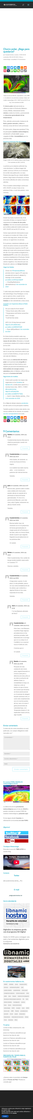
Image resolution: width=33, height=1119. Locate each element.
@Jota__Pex (18, 881)
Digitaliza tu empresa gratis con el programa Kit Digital (15, 930)
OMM (12, 1011)
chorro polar (24, 990)
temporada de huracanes (17, 1017)
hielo (27, 999)
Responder (25, 448)
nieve (23, 1008)
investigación (16, 1002)
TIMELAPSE (20, 849)
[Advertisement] (16, 30)
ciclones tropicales (20, 993)
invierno (23, 1002)
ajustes (15, 1113)
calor (22, 987)
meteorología (7, 1008)
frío (23, 999)
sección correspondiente (10, 413)
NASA (13, 1008)
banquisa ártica (23, 984)
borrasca (6, 987)
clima (27, 993)
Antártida (11, 984)
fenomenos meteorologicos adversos (12, 999)
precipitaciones (24, 1011)
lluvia (5, 1005)
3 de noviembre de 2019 (12, 398)
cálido (5, 996)
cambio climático (8, 990)
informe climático (8, 1002)
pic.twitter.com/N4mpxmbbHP (14, 280)
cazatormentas (16, 990)
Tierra (5, 1020)
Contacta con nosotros (11, 943)
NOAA (27, 1008)
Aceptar (5, 1116)
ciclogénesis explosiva (9, 993)
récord (11, 1014)
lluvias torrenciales (17, 1005)
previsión (6, 1014)
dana (9, 996)
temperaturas (7, 1017)
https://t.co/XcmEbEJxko (12, 324)
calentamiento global (14, 987)
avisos (16, 984)
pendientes (24, 403)
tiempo (26, 1017)
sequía (16, 1014)
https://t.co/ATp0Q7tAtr (12, 391)
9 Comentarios (21, 59)
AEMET (5, 984)
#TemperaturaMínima (18, 270)
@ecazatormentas (10, 389)
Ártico (16, 1020)
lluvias (9, 1005)
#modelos (19, 382)
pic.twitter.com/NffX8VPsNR (13, 327)
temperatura (22, 1014)
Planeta (17, 1011)
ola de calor (6, 1011)
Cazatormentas (9, 54)
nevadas (18, 1008)
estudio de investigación (23, 996)
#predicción (8, 384)
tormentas (10, 1020)
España (14, 996)
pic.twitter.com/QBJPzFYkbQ (14, 394)
